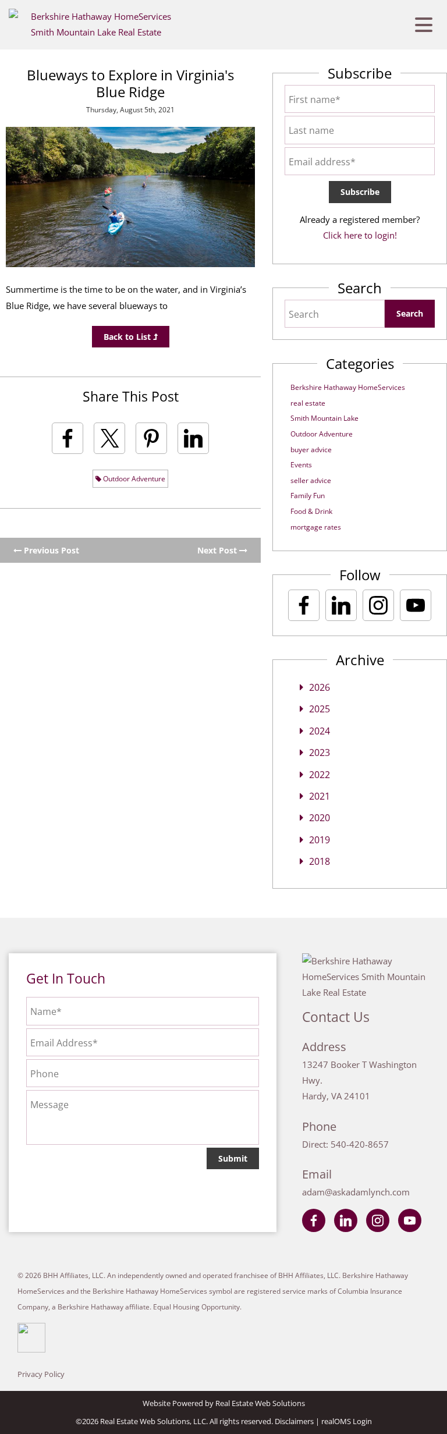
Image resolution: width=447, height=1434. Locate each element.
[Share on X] (109, 438)
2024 (319, 731)
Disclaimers (294, 1421)
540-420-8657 (360, 1144)
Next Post (218, 550)
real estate (307, 403)
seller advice (310, 480)
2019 (319, 839)
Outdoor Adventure (133, 479)
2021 (319, 796)
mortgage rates (315, 527)
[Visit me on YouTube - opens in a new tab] (415, 605)
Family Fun (307, 496)
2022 (319, 774)
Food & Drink (311, 511)
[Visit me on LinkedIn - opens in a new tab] (341, 605)
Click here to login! (360, 235)
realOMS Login (346, 1421)
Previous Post (50, 550)
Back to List (128, 336)
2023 (319, 752)
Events (301, 465)
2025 (319, 708)
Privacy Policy (41, 1374)
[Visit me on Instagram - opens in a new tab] (378, 605)
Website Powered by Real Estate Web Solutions (224, 1403)
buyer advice (311, 450)
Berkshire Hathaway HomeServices (347, 387)
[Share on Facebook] (67, 438)
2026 (319, 687)
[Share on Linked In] (193, 438)
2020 (319, 817)
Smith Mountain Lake (324, 418)
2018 (319, 861)
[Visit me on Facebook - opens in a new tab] (304, 605)
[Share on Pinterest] (151, 438)
